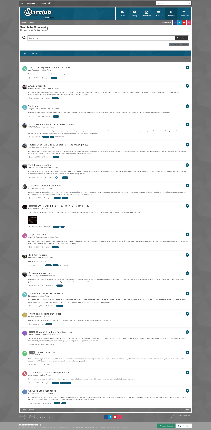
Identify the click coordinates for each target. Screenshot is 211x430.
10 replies (51, 344)
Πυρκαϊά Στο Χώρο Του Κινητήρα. (54, 332)
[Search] (189, 3)
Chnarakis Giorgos (35, 237)
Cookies (51, 418)
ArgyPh (31, 70)
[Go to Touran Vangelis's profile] (24, 333)
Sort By (185, 59)
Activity (171, 16)
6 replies (46, 98)
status (30, 375)
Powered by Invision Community (181, 418)
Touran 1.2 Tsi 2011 (46, 352)
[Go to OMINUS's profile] (24, 186)
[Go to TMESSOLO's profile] (24, 125)
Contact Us (43, 418)
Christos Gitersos (34, 88)
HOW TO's (54, 167)
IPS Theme (22, 416)
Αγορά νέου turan (37, 234)
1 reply (45, 78)
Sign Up (43, 3)
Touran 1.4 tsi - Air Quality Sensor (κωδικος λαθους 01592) (58, 144)
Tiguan (50, 188)
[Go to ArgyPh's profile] (24, 68)
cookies (33, 427)
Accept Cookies (167, 426)
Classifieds (147, 16)
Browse (158, 16)
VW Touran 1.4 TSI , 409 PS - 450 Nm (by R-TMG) (64, 206)
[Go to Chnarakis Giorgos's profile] (24, 235)
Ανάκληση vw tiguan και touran (44, 185)
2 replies (47, 116)
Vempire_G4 (32, 167)
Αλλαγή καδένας (37, 86)
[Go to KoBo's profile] (24, 207)
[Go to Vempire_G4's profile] (24, 166)
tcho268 (31, 393)
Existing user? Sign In (28, 3)
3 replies (47, 157)
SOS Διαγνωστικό (37, 255)
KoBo (30, 208)
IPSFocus (32, 416)
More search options (179, 44)
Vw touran (33, 106)
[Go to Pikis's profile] (24, 294)
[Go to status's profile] (24, 373)
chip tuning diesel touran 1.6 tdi (44, 314)
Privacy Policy (33, 418)
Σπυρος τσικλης (34, 109)
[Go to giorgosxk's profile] (24, 256)
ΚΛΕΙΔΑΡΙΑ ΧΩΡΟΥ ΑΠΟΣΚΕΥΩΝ (45, 293)
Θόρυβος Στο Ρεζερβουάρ (42, 390)
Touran (49, 70)
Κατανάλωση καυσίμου (40, 273)
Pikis (30, 296)
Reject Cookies (183, 426)
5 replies (50, 285)
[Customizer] (49, 3)
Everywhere (181, 3)
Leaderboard (184, 16)
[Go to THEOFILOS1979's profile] (24, 353)
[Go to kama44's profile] (24, 315)
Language (22, 418)
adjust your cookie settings (85, 427)
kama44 (31, 316)
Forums (122, 16)
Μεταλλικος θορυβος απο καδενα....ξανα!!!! (51, 124)
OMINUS (31, 188)
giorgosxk (32, 257)
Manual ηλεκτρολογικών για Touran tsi (49, 67)
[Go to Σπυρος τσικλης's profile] (24, 107)
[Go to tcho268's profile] (24, 391)
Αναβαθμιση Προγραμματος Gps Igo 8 (48, 372)
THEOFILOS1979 (34, 355)
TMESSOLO (32, 127)
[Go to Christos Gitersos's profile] (24, 87)
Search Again (181, 38)
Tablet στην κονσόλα (39, 165)
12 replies (47, 403)
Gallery (134, 16)
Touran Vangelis (34, 334)
